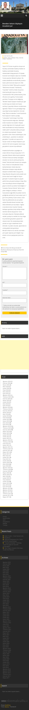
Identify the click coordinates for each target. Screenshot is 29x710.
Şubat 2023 (6, 435)
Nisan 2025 (6, 400)
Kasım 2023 (6, 421)
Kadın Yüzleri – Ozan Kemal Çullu (13, 536)
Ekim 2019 (6, 485)
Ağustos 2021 (7, 447)
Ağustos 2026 (7, 381)
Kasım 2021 (6, 445)
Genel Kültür (6, 518)
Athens (5, 57)
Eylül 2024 (6, 405)
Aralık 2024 (6, 402)
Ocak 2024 (6, 418)
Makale (5, 523)
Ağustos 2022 (7, 440)
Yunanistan (9, 59)
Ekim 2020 (6, 464)
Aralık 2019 (6, 481)
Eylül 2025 (6, 393)
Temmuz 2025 (7, 397)
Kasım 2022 (6, 438)
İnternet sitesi (6, 298)
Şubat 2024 (6, 416)
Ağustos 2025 (7, 395)
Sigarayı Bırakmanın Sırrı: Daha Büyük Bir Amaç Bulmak (13, 540)
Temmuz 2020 (7, 469)
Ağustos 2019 (7, 488)
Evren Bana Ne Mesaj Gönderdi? (12, 248)
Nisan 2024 (6, 412)
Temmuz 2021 (7, 449)
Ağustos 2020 (7, 468)
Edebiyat (13, 57)
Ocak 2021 (6, 459)
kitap (17, 57)
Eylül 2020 (6, 466)
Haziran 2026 (6, 383)
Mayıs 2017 (6, 497)
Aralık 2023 (6, 419)
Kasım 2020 (6, 462)
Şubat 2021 (6, 457)
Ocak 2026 (6, 390)
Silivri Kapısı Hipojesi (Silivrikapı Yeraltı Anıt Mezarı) (13, 549)
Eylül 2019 (6, 487)
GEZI (4, 520)
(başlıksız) (7, 538)
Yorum (4, 266)
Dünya (5, 516)
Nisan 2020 (6, 474)
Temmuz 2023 (7, 428)
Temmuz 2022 (7, 442)
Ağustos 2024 (7, 407)
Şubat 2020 (6, 478)
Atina (9, 57)
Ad (3, 282)
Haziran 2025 (6, 399)
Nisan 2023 (6, 433)
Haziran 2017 (6, 495)
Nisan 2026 (6, 385)
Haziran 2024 (6, 411)
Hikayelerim (6, 522)
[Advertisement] (14, 354)
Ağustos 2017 (7, 492)
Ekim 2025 (6, 392)
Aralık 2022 (6, 437)
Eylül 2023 (6, 424)
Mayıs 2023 (6, 431)
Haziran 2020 (6, 471)
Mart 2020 (6, 476)
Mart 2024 (6, 414)
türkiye (4, 59)
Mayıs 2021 (6, 452)
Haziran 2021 (6, 450)
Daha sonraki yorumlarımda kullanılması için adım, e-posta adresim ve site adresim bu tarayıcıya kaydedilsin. (14, 307)
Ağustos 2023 (7, 426)
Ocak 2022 (6, 443)
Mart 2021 (6, 456)
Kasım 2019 (6, 483)
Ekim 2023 (6, 423)
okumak (21, 57)
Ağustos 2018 (7, 490)
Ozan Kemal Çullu (8, 56)
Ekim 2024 (6, 404)
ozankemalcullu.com (13, 11)
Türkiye (5, 37)
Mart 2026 (6, 387)
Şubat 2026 (6, 388)
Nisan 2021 (6, 454)
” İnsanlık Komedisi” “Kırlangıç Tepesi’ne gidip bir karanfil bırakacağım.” (12, 544)
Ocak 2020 (6, 480)
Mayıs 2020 (6, 473)
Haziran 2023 (6, 430)
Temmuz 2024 (7, 409)
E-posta (5, 290)
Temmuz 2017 (7, 493)
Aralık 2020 (6, 461)
